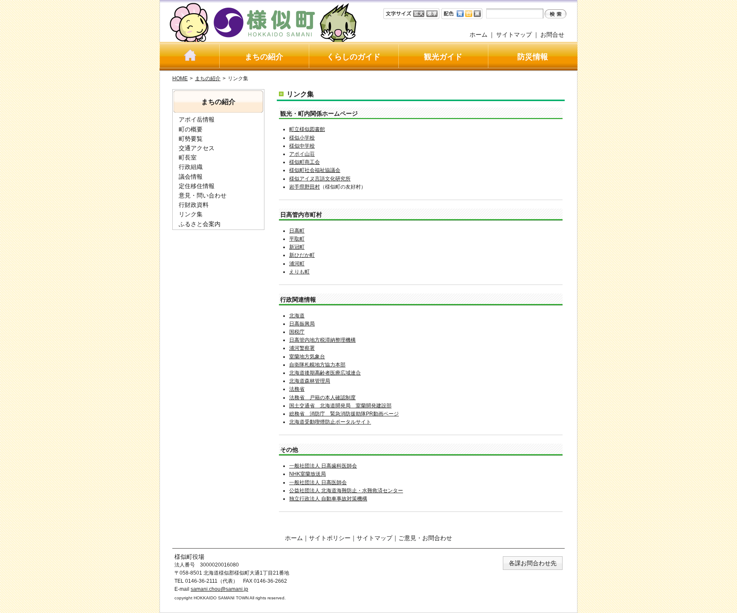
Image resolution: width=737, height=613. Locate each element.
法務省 (297, 389)
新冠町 (297, 247)
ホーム (478, 34)
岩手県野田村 (304, 187)
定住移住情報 (197, 186)
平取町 (297, 239)
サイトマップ (514, 34)
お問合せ (552, 34)
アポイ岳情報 (197, 119)
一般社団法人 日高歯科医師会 (323, 466)
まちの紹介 (264, 56)
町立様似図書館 (307, 129)
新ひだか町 (302, 255)
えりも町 (299, 272)
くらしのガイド (353, 56)
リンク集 (191, 214)
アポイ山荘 (302, 154)
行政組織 (191, 166)
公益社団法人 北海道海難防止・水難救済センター (346, 491)
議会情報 (191, 176)
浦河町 (297, 264)
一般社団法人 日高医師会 (318, 482)
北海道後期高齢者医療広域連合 (325, 373)
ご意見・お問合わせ (425, 538)
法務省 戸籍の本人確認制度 (322, 398)
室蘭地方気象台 (307, 357)
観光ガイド (443, 56)
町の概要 (191, 129)
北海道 (297, 316)
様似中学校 (302, 146)
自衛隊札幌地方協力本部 (317, 365)
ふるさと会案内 (200, 224)
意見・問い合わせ (202, 195)
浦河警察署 (302, 348)
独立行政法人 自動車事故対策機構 (328, 499)
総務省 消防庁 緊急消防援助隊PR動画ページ (344, 414)
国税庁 (297, 332)
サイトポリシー (330, 538)
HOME (180, 78)
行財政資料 (194, 204)
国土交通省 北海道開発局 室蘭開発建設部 (340, 406)
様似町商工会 (304, 162)
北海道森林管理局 (309, 381)
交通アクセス (197, 148)
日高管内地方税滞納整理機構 (322, 340)
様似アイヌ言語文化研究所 (320, 179)
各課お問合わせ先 (533, 563)
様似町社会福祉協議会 (314, 170)
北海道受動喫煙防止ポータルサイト (330, 422)
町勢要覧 (191, 138)
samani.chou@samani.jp (219, 589)
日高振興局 (302, 324)
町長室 (188, 157)
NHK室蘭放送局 (307, 474)
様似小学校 (302, 138)
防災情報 (532, 56)
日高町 (297, 231)
